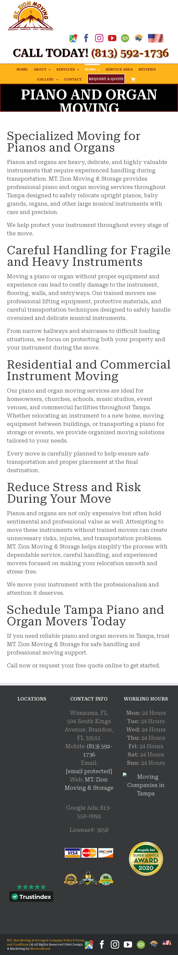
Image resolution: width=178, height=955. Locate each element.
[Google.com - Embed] (32, 743)
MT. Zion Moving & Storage (27, 940)
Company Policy (60, 940)
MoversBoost (40, 948)
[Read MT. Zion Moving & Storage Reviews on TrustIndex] (31, 897)
